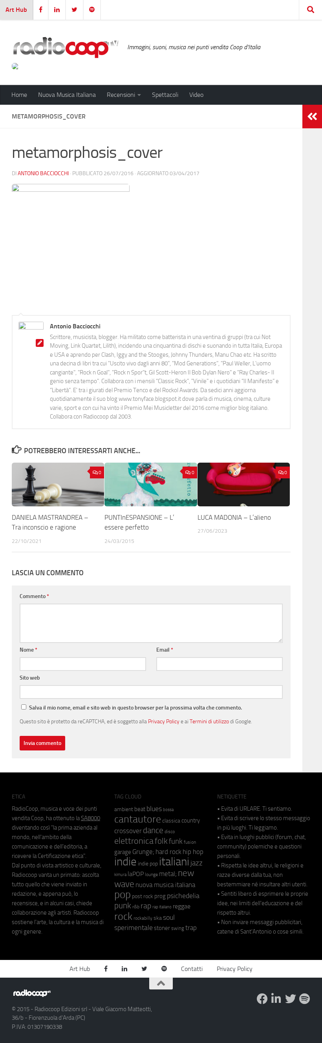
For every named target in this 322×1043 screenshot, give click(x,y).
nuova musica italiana (165, 885)
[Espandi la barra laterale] (312, 116)
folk (161, 841)
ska (158, 918)
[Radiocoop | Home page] (65, 47)
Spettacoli (165, 94)
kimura (120, 874)
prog (160, 896)
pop (122, 894)
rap (146, 905)
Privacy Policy (163, 721)
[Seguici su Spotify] (304, 998)
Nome (28, 650)
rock (123, 916)
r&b (135, 907)
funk (176, 841)
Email (164, 650)
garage (122, 852)
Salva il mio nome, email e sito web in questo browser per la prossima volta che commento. (135, 707)
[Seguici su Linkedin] (276, 998)
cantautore (137, 819)
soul (169, 917)
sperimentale (133, 927)
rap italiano (162, 907)
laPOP (136, 874)
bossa (168, 809)
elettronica (134, 841)
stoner (162, 928)
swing (177, 928)
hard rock (168, 852)
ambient (123, 809)
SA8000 (90, 818)
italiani (174, 862)
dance (153, 830)
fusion (190, 842)
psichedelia (183, 895)
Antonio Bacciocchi (43, 173)
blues (154, 808)
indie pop (148, 863)
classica (171, 820)
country (190, 820)
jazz (196, 863)
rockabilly (143, 918)
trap (191, 928)
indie (125, 861)
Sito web (30, 677)
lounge (151, 874)
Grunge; (143, 852)
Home (19, 94)
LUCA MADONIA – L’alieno (234, 517)
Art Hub (16, 9)
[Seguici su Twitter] (290, 998)
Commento (34, 596)
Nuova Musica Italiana (67, 94)
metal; (168, 874)
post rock (142, 896)
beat (139, 809)
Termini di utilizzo (209, 721)
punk (122, 905)
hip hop (193, 852)
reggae (181, 906)
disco (170, 831)
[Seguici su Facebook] (262, 998)
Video (196, 94)
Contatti (192, 969)
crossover (128, 831)
